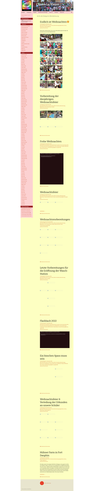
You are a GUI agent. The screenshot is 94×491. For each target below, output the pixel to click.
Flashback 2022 (48, 320)
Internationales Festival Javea (26, 215)
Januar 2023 (24, 98)
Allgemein (49, 26)
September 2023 (24, 88)
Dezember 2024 (24, 69)
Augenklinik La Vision (62, 25)
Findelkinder (42, 326)
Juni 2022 (23, 109)
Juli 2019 (23, 134)
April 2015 (23, 174)
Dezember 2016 (24, 155)
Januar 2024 (24, 83)
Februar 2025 (24, 65)
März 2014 (23, 192)
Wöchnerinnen (52, 325)
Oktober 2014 (24, 182)
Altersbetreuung (56, 25)
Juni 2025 (23, 61)
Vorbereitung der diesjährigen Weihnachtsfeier (49, 99)
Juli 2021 (23, 119)
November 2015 (24, 169)
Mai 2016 (23, 161)
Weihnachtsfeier (49, 192)
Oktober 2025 (24, 56)
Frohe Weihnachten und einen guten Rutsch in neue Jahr (26, 209)
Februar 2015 (24, 177)
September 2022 (24, 104)
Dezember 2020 (24, 124)
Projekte (34, 12)
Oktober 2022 (24, 103)
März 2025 (23, 64)
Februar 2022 (24, 114)
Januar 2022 (24, 116)
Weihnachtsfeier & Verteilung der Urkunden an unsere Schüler (53, 402)
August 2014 (24, 184)
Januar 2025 (24, 67)
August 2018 (24, 143)
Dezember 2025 (24, 54)
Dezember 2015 (24, 168)
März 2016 (23, 164)
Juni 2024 (23, 75)
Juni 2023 (23, 91)
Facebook (56, 12)
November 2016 (24, 156)
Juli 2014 (23, 186)
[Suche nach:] (71, 12)
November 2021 (24, 117)
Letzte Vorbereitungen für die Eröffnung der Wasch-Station (54, 270)
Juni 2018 (23, 147)
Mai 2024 (23, 77)
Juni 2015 (23, 173)
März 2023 (23, 96)
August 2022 (24, 106)
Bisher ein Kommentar (44, 186)
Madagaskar (29, 12)
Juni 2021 (23, 121)
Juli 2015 (23, 171)
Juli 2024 (23, 74)
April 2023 (23, 95)
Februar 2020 (24, 127)
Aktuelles (23, 12)
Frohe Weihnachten (51, 141)
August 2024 (24, 72)
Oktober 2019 (24, 132)
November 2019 (24, 130)
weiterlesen (42, 211)
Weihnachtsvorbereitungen (55, 219)
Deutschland (64, 324)
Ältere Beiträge (46, 483)
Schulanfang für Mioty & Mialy (26, 214)
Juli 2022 (23, 108)
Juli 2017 (23, 148)
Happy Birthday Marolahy (26, 212)
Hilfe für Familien (56, 105)
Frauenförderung (50, 147)
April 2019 (23, 137)
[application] (51, 168)
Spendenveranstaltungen (42, 12)
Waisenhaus (42, 26)
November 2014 (24, 181)
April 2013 (23, 203)
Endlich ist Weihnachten (53, 21)
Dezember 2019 (24, 129)
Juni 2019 (23, 135)
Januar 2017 (24, 153)
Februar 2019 (24, 140)
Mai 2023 (23, 93)
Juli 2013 (23, 200)
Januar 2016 (24, 166)
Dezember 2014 (24, 179)
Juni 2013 (23, 202)
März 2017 (23, 150)
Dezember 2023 (24, 85)
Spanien (45, 147)
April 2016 (23, 163)
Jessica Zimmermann (44, 27)
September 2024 (24, 70)
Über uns (51, 12)
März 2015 (23, 176)
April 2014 (23, 190)
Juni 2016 (23, 160)
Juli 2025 (23, 59)
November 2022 (24, 101)
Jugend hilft (59, 147)
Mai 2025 (23, 62)
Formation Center (50, 25)
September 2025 (24, 57)
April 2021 (23, 122)
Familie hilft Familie (44, 25)
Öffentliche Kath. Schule (51, 196)
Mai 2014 (23, 189)
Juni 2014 (23, 187)
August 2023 (24, 90)
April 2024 (23, 78)
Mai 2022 (23, 111)
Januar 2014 (24, 195)
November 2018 (24, 142)
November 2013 (24, 199)
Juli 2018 (23, 145)
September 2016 (24, 158)
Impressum (62, 12)
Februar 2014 (24, 194)
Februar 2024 (24, 82)
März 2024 (23, 80)
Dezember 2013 (24, 197)
